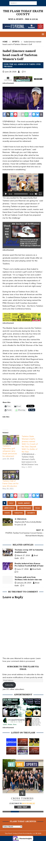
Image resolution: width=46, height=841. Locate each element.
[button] (42, 34)
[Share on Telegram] (34, 114)
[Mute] (36, 194)
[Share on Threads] (41, 114)
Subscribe (9, 685)
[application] (23, 184)
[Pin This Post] (15, 114)
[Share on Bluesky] (37, 114)
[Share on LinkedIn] (12, 114)
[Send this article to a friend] (19, 114)
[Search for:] (23, 3)
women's (31, 513)
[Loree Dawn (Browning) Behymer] (11, 751)
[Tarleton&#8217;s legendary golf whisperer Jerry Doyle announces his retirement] (11, 440)
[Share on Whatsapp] (26, 114)
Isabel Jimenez (24, 503)
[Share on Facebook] (4, 114)
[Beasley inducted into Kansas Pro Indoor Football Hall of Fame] (8, 566)
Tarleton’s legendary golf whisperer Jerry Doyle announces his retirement (10, 451)
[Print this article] (23, 114)
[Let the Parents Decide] (11, 742)
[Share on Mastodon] (30, 114)
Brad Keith (36, 569)
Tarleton (18, 513)
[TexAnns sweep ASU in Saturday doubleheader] (8, 552)
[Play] (6, 194)
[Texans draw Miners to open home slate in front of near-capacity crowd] (34, 742)
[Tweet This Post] (8, 114)
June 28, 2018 (10, 72)
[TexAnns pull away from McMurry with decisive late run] (8, 580)
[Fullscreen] (40, 194)
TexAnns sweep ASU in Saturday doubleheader (29, 550)
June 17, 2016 (22, 569)
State (7, 513)
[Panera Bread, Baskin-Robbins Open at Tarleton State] (23, 751)
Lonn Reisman (25, 508)
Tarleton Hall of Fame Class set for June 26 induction (11, 483)
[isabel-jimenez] (23, 108)
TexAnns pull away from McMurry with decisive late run (28, 578)
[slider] (21, 194)
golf (11, 503)
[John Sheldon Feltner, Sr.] (34, 751)
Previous (6, 786)
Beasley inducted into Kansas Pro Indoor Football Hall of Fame (29, 564)
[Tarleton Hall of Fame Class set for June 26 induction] (11, 475)
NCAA (37, 508)
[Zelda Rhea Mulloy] (23, 742)
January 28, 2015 (24, 583)
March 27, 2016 (23, 555)
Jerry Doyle (9, 508)
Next (40, 786)
